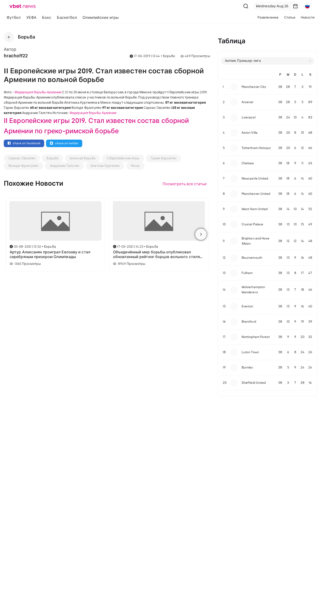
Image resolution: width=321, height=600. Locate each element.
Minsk (135, 166)
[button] (295, 6)
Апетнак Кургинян (105, 166)
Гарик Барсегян (163, 158)
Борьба (53, 158)
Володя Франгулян (23, 166)
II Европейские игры (123, 158)
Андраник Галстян (64, 166)
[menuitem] (14, 17)
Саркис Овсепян (21, 158)
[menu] (99, 17)
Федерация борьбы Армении (38, 92)
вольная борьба (82, 158)
